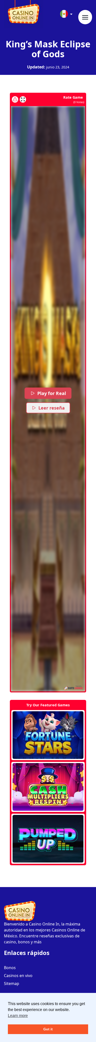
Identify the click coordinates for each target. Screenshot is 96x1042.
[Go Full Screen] (23, 99)
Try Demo (48, 735)
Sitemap (11, 983)
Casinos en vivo (18, 975)
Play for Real (51, 393)
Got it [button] (48, 1029)
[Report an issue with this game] (15, 99)
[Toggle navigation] (85, 17)
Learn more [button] (18, 1015)
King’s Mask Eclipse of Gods (48, 49)
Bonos (10, 967)
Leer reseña (51, 408)
